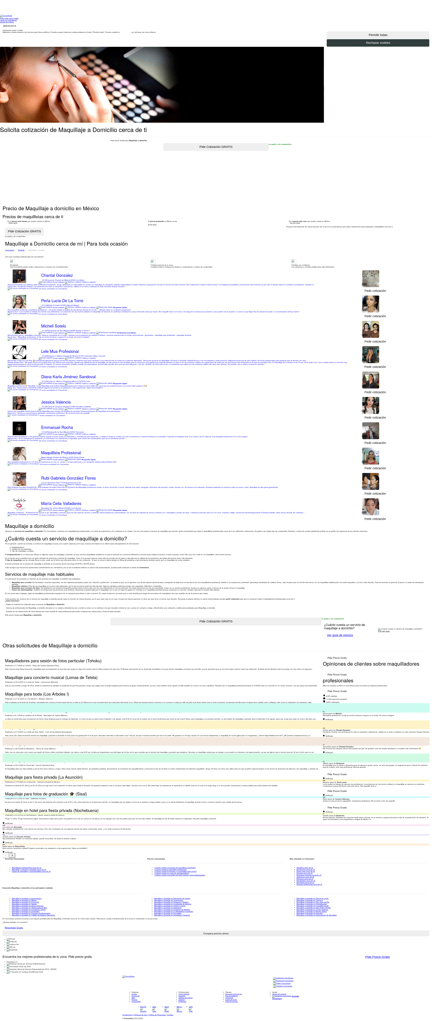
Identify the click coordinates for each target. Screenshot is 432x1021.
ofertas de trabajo (7, 22)
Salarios (182, 1000)
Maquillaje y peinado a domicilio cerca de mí (29, 869)
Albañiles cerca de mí (304, 868)
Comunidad (136, 1001)
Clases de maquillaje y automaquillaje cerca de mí (31, 871)
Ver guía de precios (340, 635)
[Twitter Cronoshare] (282, 984)
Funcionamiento (231, 996)
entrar (2, 18)
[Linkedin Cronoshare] (282, 986)
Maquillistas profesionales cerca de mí (26, 868)
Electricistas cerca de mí (305, 881)
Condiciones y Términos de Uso (134, 1015)
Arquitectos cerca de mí (305, 869)
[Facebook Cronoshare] (283, 981)
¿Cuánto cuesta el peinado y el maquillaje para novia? (175, 871)
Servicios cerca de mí (233, 994)
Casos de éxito (231, 1000)
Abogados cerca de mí (305, 882)
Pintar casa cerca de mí (305, 871)
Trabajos (182, 996)
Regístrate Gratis (14, 927)
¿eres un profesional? (8, 20)
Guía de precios (231, 1001)
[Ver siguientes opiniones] (12, 855)
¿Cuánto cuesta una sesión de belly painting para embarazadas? (179, 875)
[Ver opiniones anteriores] (6, 855)
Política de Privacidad (157, 1015)
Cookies (170, 1015)
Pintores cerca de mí (304, 873)
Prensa (134, 1000)
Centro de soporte (279, 994)
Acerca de (136, 996)
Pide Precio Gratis (377, 957)
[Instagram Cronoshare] (283, 978)
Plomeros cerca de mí (304, 879)
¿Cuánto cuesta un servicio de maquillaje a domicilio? (175, 868)
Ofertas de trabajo (186, 998)
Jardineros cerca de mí (305, 877)
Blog (133, 998)
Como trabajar (184, 994)
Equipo (134, 994)
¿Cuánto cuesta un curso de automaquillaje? (171, 873)
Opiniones (229, 998)
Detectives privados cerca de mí (308, 875)
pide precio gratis (11, 18)
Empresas (182, 1001)
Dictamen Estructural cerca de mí (309, 884)
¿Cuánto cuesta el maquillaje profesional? (170, 869)
